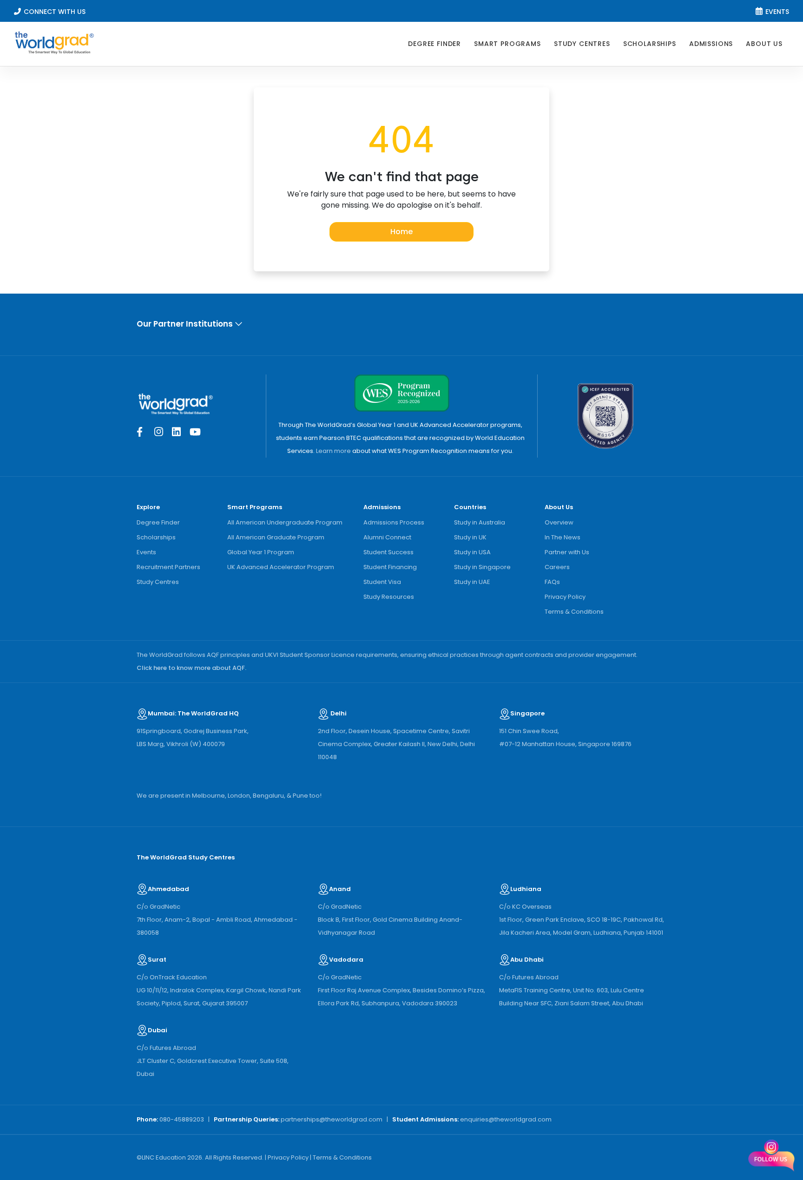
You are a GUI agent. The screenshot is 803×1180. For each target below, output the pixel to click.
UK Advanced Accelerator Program (280, 567)
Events (146, 552)
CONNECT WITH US (55, 11)
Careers (557, 567)
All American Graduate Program (275, 537)
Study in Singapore (482, 567)
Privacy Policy (565, 596)
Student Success (388, 552)
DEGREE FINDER (434, 43)
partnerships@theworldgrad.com (331, 1119)
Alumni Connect (387, 537)
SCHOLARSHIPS (649, 43)
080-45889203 (181, 1119)
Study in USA (472, 552)
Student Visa (382, 581)
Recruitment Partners (168, 567)
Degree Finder (158, 522)
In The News (562, 537)
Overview (559, 522)
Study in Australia (479, 522)
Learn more (333, 450)
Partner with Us (567, 552)
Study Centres (158, 581)
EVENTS (777, 11)
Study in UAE (472, 581)
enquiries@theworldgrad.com (506, 1119)
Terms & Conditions (574, 611)
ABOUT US (764, 43)
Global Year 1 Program (260, 552)
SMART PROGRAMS (507, 43)
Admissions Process (393, 522)
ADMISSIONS (711, 43)
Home (401, 231)
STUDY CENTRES (582, 43)
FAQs (552, 581)
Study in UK (470, 537)
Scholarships (156, 537)
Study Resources (388, 596)
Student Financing (390, 567)
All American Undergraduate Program (284, 522)
